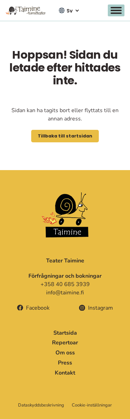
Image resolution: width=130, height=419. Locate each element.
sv (70, 10)
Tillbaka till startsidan (65, 136)
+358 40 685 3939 (65, 284)
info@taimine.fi (65, 292)
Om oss (65, 353)
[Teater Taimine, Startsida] (28, 10)
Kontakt (65, 373)
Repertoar (65, 342)
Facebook (38, 308)
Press (65, 363)
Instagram (100, 308)
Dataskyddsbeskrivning (41, 405)
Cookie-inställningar (92, 405)
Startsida (65, 333)
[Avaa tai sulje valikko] (116, 10)
